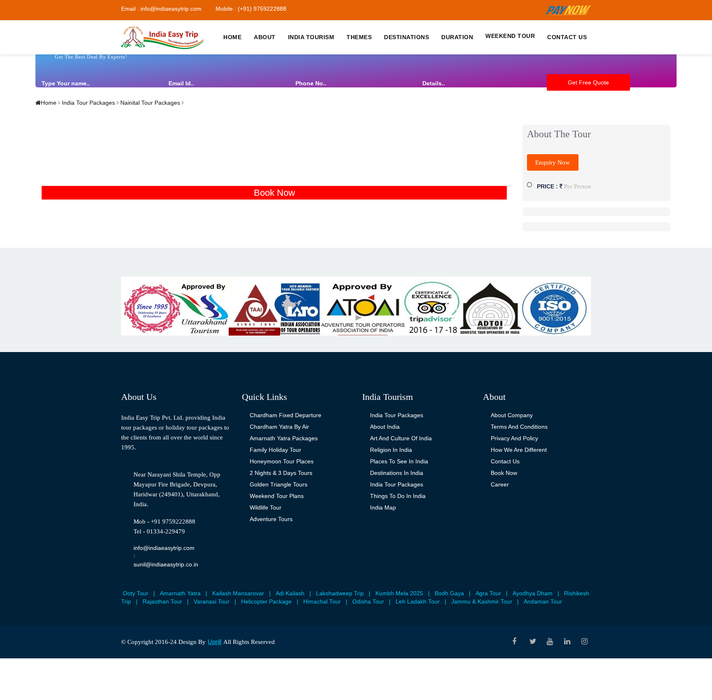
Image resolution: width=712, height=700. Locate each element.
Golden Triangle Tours (278, 484)
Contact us (567, 37)
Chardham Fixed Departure (285, 415)
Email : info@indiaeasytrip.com (161, 8)
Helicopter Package (266, 601)
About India (385, 426)
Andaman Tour (543, 601)
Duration (457, 37)
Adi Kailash (290, 593)
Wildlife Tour (265, 507)
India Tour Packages (87, 102)
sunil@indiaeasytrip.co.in (166, 564)
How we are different (519, 449)
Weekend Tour (510, 36)
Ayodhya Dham (533, 593)
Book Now (274, 193)
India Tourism (311, 37)
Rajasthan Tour (162, 601)
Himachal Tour (322, 601)
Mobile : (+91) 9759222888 (250, 8)
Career (500, 484)
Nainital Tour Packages (149, 102)
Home (232, 37)
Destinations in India (396, 473)
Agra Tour (488, 593)
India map (383, 507)
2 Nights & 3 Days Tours (281, 473)
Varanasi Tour (212, 601)
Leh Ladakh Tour (418, 601)
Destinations (406, 37)
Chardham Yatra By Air (279, 426)
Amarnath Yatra (180, 593)
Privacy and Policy (514, 438)
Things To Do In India (398, 496)
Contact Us (505, 461)
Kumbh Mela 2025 (399, 593)
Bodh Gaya (449, 593)
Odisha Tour (368, 601)
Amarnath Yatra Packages (284, 438)
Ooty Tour (135, 593)
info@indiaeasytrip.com (164, 548)
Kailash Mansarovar (238, 593)
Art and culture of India (401, 438)
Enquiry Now (552, 162)
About (265, 37)
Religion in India (391, 449)
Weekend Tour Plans (277, 496)
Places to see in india (399, 461)
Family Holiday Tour (275, 449)
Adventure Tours (271, 519)
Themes (359, 37)
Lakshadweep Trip (340, 593)
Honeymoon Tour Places (282, 461)
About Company (512, 415)
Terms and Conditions (519, 426)
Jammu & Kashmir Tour (481, 601)
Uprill (214, 641)
